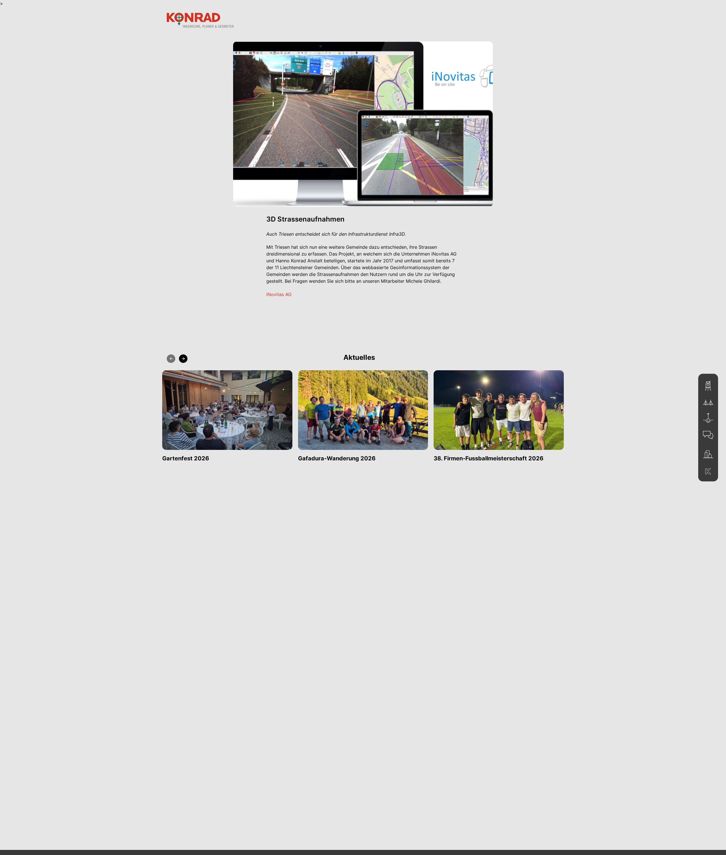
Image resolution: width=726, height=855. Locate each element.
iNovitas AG (279, 294)
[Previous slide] (171, 358)
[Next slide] (183, 358)
